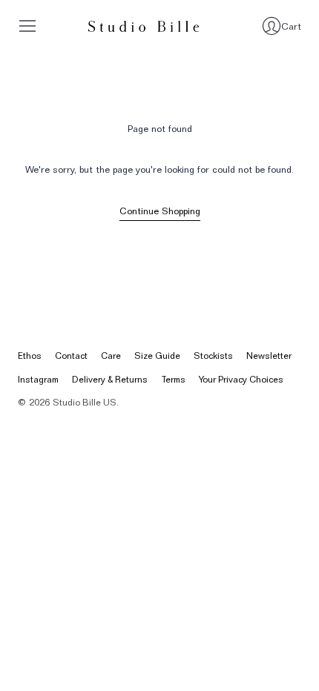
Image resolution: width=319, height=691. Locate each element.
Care (111, 355)
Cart (291, 25)
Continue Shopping (159, 210)
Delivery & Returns (110, 379)
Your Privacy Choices (241, 379)
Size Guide (157, 355)
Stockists (213, 355)
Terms (173, 379)
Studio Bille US (84, 402)
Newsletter (269, 355)
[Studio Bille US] (144, 26)
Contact (71, 355)
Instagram (38, 379)
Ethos (30, 355)
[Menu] (27, 26)
